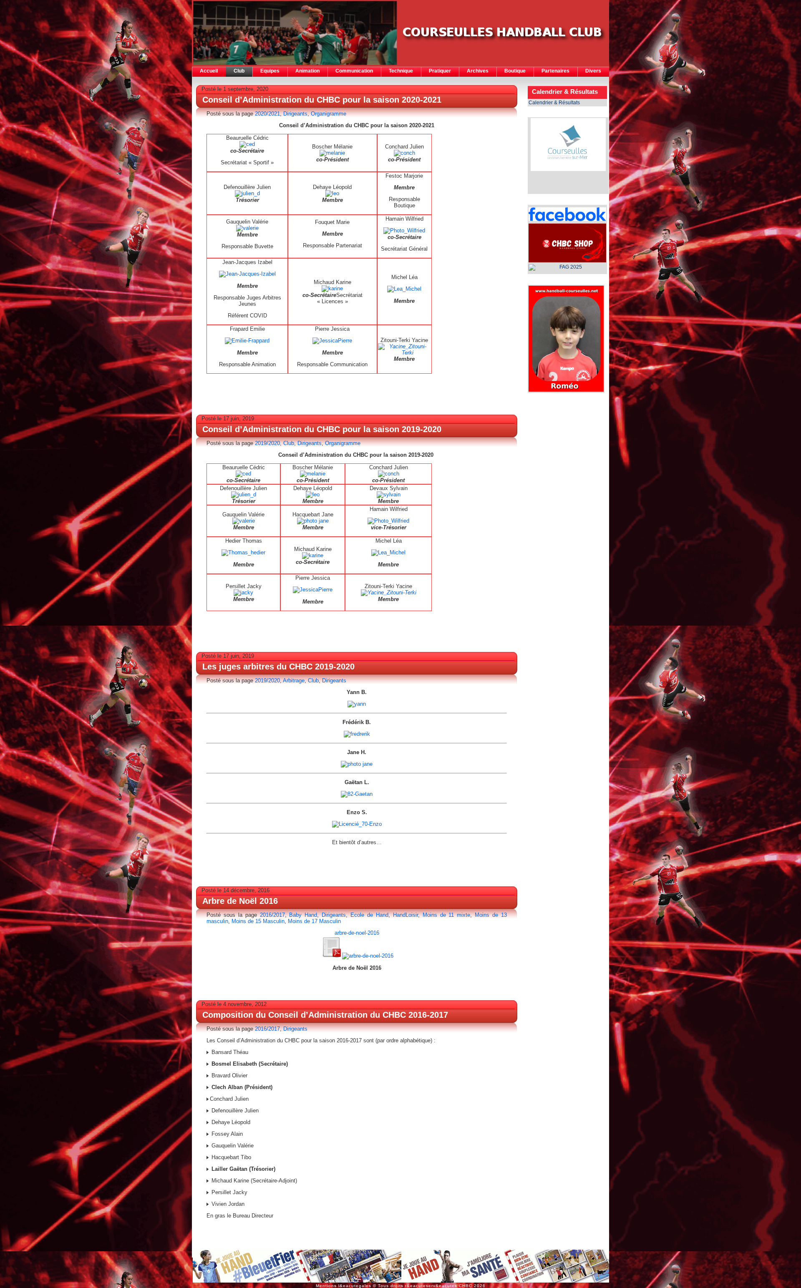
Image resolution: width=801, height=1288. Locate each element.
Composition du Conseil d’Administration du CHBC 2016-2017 (325, 1014)
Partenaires (555, 70)
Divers (593, 70)
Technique (401, 70)
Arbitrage (294, 680)
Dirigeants (295, 114)
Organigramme (328, 114)
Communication (354, 70)
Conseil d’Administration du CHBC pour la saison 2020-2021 (321, 99)
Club (239, 70)
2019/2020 (267, 443)
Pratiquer (440, 70)
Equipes (270, 70)
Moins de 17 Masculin (314, 921)
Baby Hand (303, 915)
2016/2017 (272, 915)
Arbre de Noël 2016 (240, 901)
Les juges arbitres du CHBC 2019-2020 (278, 666)
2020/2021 (267, 114)
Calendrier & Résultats (554, 103)
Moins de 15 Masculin (258, 921)
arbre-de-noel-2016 (357, 933)
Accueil (209, 70)
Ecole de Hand (369, 915)
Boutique (515, 70)
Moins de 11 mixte (447, 915)
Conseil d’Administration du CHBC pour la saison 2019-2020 (321, 429)
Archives (478, 70)
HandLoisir (405, 915)
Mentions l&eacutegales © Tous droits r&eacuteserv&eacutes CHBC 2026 (401, 1285)
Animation (307, 70)
